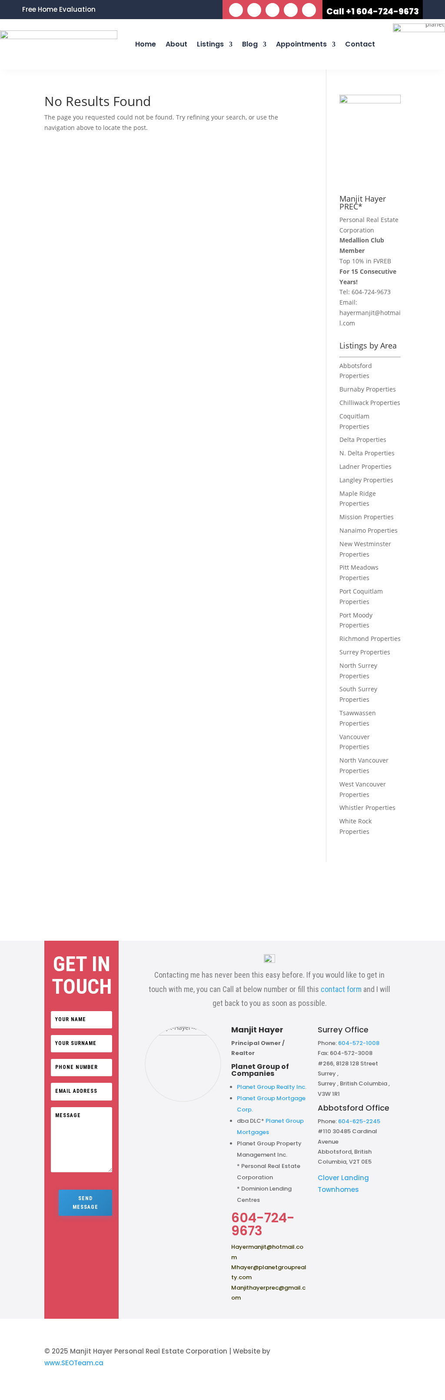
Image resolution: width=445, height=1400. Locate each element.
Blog (250, 44)
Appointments (301, 44)
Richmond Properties (370, 638)
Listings (210, 44)
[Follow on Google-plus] (309, 10)
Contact (360, 44)
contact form (341, 989)
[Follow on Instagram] (291, 10)
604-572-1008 (358, 1043)
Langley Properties (366, 480)
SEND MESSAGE (85, 1202)
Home (145, 44)
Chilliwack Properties (369, 402)
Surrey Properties (364, 652)
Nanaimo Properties (368, 530)
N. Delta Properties (367, 453)
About (176, 44)
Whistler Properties (367, 807)
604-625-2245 (359, 1121)
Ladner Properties (365, 466)
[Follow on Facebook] (236, 10)
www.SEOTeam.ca (73, 1362)
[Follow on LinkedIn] (272, 10)
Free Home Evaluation (59, 10)
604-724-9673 (371, 292)
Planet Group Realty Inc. (271, 1087)
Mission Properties (366, 517)
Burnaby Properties (367, 389)
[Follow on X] (254, 10)
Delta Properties (362, 439)
